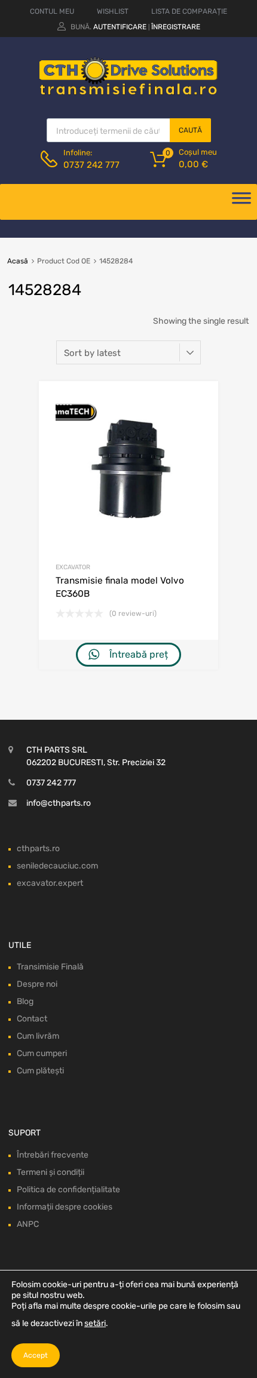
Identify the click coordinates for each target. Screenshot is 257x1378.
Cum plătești (40, 1071)
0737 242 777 (91, 164)
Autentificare (119, 27)
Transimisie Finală (50, 967)
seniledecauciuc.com (57, 866)
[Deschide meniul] (241, 201)
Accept (35, 1355)
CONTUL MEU (52, 11)
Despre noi (37, 984)
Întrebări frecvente (52, 1155)
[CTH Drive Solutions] (128, 92)
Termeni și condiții (50, 1172)
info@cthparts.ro (58, 803)
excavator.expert (50, 883)
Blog (25, 1001)
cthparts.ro (38, 848)
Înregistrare (175, 27)
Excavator (73, 567)
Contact (32, 1019)
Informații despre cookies (64, 1207)
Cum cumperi (42, 1053)
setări (95, 1323)
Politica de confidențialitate (68, 1189)
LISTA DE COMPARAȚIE (189, 11)
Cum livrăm (38, 1036)
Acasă (17, 261)
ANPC (28, 1224)
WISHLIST (112, 11)
